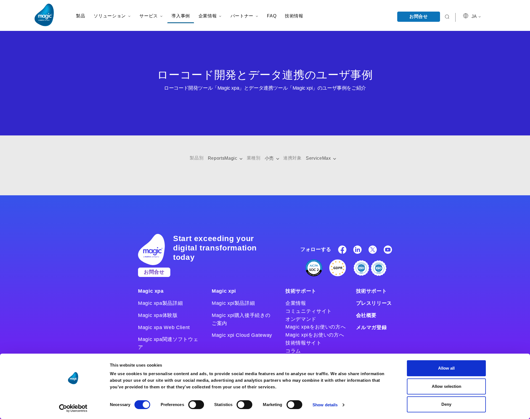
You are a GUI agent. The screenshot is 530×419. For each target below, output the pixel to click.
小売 (270, 158)
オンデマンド (300, 319)
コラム (293, 351)
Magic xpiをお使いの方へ (314, 335)
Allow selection (446, 386)
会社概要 (366, 315)
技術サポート (300, 291)
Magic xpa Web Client (164, 327)
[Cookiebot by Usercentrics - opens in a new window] (73, 408)
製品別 (196, 158)
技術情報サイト (303, 343)
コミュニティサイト (308, 311)
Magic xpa (151, 291)
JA (474, 16)
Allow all (446, 368)
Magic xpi (224, 291)
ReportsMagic (223, 158)
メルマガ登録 (371, 327)
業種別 (254, 158)
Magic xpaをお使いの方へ (315, 327)
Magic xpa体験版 (158, 315)
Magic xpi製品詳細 (233, 303)
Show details (325, 404)
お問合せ (418, 16)
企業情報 (295, 303)
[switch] (196, 404)
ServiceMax (319, 158)
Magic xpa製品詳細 (160, 303)
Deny (446, 404)
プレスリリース (374, 303)
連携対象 (292, 158)
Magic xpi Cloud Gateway (242, 335)
